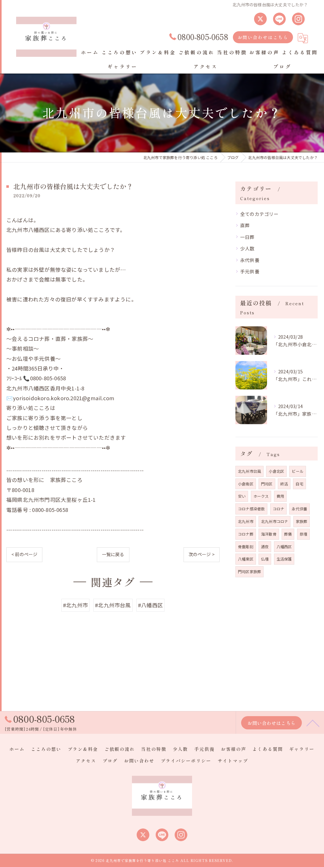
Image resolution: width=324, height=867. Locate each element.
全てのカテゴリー (259, 214)
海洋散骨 (269, 534)
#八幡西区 (150, 605)
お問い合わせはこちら (263, 37)
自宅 (299, 483)
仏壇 (265, 558)
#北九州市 (75, 605)
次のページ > (202, 554)
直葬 (245, 225)
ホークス (261, 496)
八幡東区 (245, 558)
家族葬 (302, 521)
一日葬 (247, 237)
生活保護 (284, 558)
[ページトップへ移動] (313, 722)
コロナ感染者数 (251, 508)
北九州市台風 (249, 471)
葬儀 (288, 534)
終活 (284, 483)
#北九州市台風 (113, 605)
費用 (280, 496)
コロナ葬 (245, 534)
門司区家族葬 (249, 571)
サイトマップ (233, 760)
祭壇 (303, 534)
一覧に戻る (113, 554)
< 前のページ (24, 554)
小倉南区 (245, 483)
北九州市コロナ (274, 521)
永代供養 (249, 260)
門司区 (267, 483)
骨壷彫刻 (245, 546)
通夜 (265, 546)
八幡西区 (284, 546)
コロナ (278, 508)
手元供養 (249, 271)
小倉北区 (276, 471)
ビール (297, 471)
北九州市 (245, 521)
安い (242, 496)
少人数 (247, 248)
